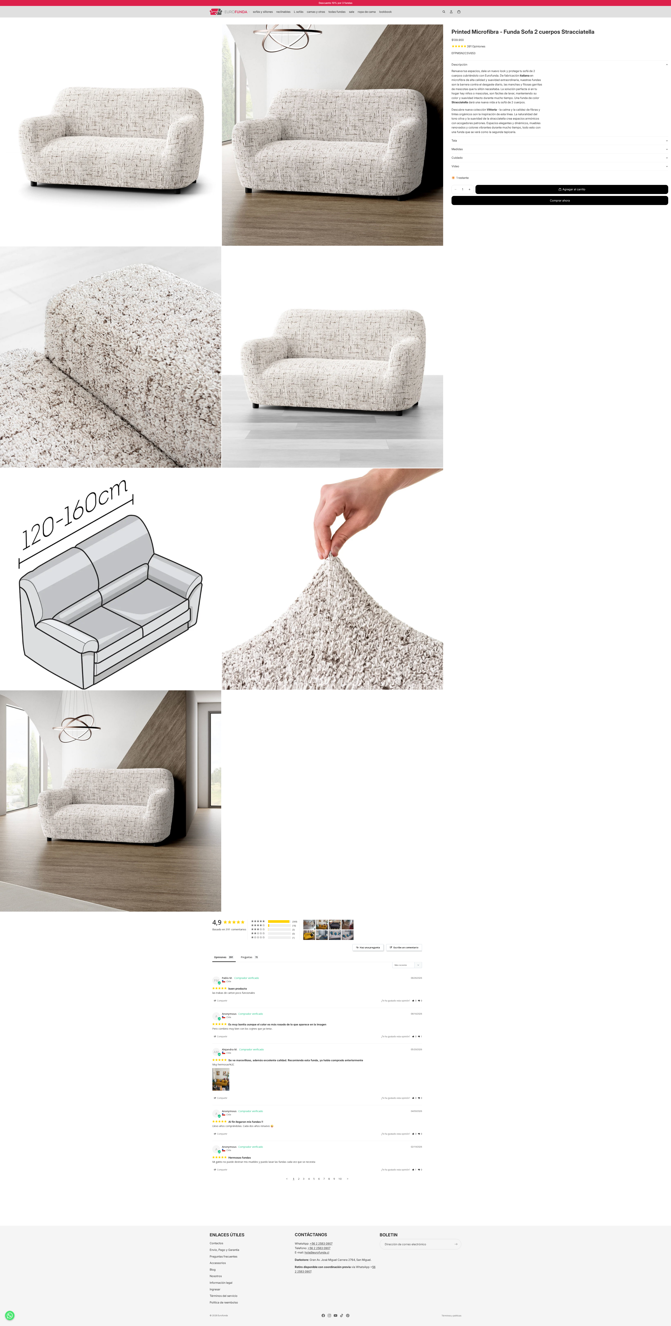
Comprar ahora (560, 200)
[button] (414, 1000)
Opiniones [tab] (220, 957)
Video (455, 166)
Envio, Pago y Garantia (224, 1250)
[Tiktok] (342, 1315)
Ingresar (215, 1289)
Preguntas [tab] (246, 957)
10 (340, 1178)
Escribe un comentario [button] (406, 947)
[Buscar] (444, 12)
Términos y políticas (451, 1315)
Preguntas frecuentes (223, 1256)
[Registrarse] (456, 1244)
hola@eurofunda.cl (317, 1252)
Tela (454, 140)
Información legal (221, 1282)
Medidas (457, 149)
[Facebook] (323, 1315)
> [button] (347, 1178)
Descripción (459, 64)
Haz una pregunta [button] (370, 947)
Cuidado (457, 157)
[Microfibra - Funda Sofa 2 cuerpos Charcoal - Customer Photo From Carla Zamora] (335, 924)
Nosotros (216, 1276)
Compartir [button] (222, 1000)
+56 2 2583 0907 (321, 1243)
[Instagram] (329, 1315)
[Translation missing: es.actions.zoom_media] (110, 135)
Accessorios (218, 1263)
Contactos (216, 1243)
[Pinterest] (348, 1315)
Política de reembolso (224, 1302)
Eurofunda (223, 1315)
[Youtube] (335, 1315)
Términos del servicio (223, 1296)
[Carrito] (459, 12)
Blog (213, 1269)
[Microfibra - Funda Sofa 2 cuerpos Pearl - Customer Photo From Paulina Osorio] (309, 924)
